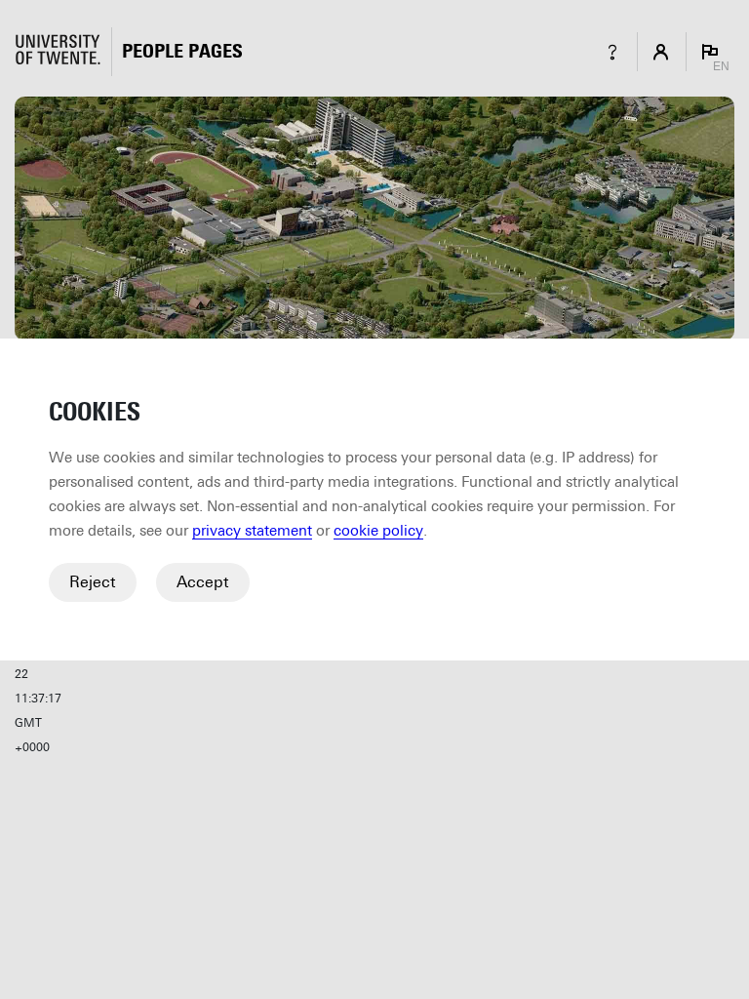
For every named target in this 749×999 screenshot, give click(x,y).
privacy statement (252, 530)
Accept (203, 582)
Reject (92, 582)
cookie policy (378, 530)
